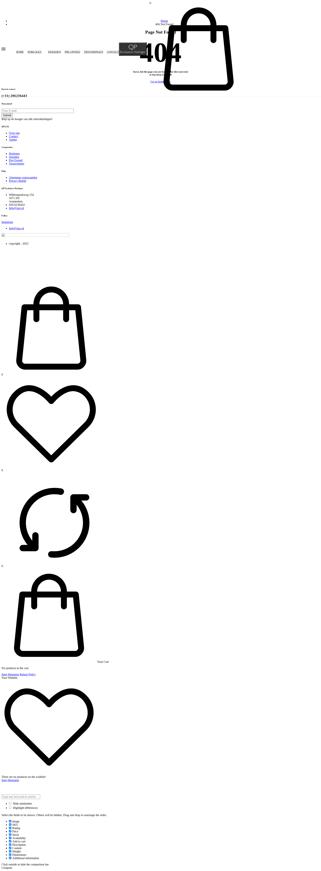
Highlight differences (25, 807)
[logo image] (133, 48)
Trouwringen (93, 52)
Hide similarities (22, 803)
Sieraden (54, 52)
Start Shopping (10, 674)
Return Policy (28, 674)
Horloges (34, 52)
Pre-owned (72, 52)
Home (20, 52)
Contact (113, 52)
